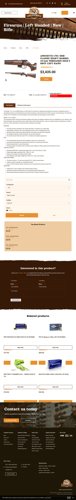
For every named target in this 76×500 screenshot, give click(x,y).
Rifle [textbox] (8, 187)
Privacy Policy (59, 494)
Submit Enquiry (16, 300)
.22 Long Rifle (36, 95)
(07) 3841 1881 (21, 273)
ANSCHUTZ (43, 95)
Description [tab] (9, 105)
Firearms (13, 48)
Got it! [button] (68, 497)
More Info (20, 347)
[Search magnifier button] (3, 13)
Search (22, 215)
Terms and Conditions (67, 494)
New (21, 48)
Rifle (27, 48)
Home (5, 48)
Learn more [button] (48, 497)
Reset (54, 215)
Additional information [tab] (24, 105)
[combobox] (38, 187)
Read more (20, 402)
